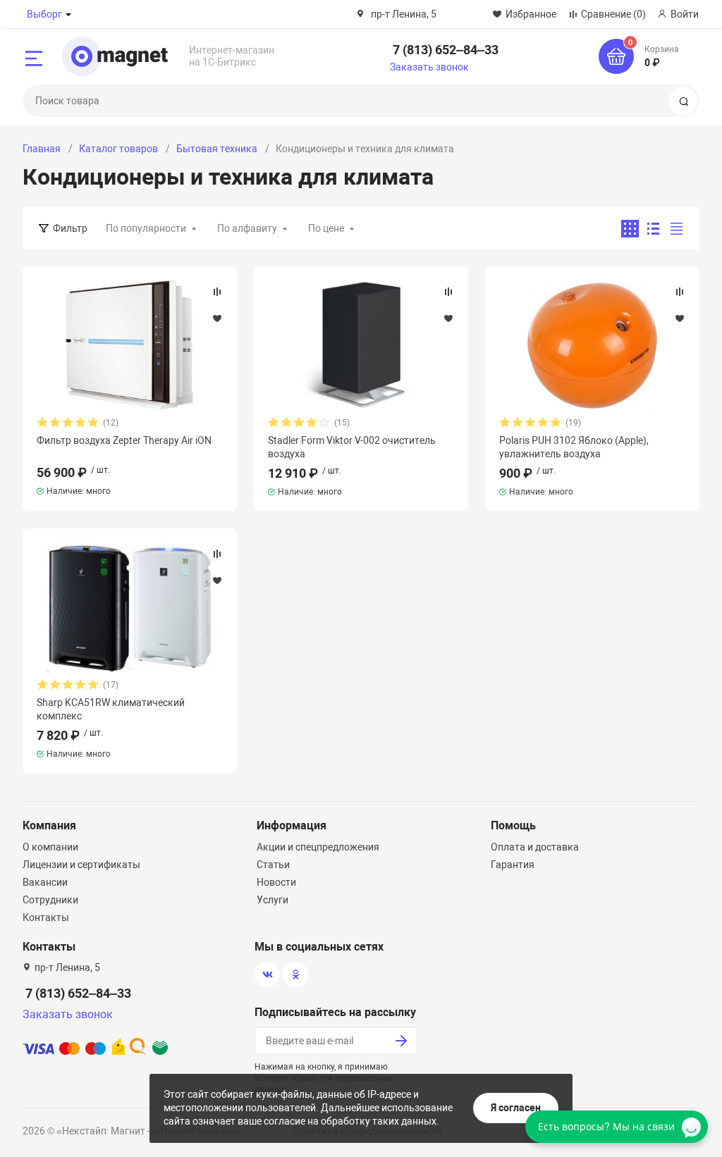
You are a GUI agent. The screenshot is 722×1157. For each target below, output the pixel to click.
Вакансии (45, 882)
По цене (326, 228)
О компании (50, 847)
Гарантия (512, 864)
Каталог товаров (118, 148)
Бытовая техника (216, 148)
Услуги (272, 899)
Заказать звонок (429, 67)
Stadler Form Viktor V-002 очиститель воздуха (352, 447)
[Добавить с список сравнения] (217, 291)
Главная (42, 148)
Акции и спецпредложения (318, 847)
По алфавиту (247, 228)
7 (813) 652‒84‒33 (445, 49)
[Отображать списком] (653, 228)
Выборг (44, 14)
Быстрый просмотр (130, 345)
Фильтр (70, 228)
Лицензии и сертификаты (81, 864)
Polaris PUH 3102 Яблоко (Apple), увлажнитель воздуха (574, 447)
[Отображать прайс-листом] (676, 228)
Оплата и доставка (535, 847)
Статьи (273, 864)
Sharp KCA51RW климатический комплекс (111, 709)
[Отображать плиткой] (630, 228)
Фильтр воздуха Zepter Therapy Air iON (124, 440)
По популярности (146, 228)
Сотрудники (50, 899)
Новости (276, 882)
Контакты (46, 917)
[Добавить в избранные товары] (217, 318)
